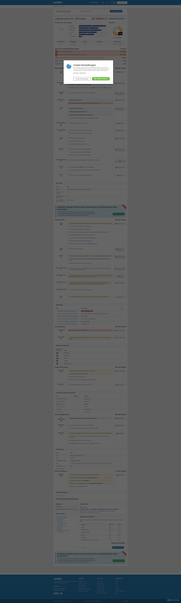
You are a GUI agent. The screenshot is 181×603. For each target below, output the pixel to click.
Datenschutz (83, 73)
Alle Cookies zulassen (101, 78)
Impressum (76, 73)
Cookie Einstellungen (82, 79)
